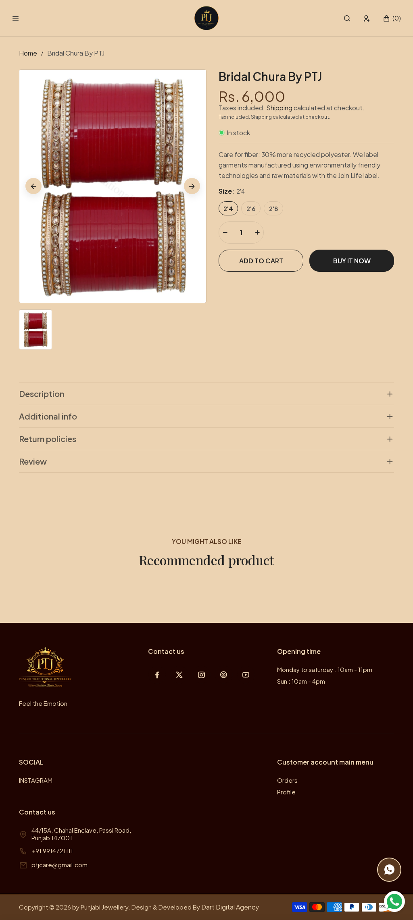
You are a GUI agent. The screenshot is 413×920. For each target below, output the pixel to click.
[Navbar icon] (15, 18)
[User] (367, 18)
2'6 (250, 208)
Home (28, 53)
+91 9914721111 (52, 850)
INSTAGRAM (35, 780)
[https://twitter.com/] (179, 675)
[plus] (257, 232)
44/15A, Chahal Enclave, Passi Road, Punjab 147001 (81, 833)
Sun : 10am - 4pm (301, 681)
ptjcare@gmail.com (59, 864)
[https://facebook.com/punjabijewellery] (157, 675)
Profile (286, 792)
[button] (347, 18)
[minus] (225, 232)
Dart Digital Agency (230, 907)
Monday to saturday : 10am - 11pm (324, 669)
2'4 (228, 208)
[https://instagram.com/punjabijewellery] (201, 675)
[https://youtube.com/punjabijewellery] (246, 675)
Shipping (279, 107)
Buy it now (352, 260)
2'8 (273, 208)
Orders (287, 780)
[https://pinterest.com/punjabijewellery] (224, 675)
